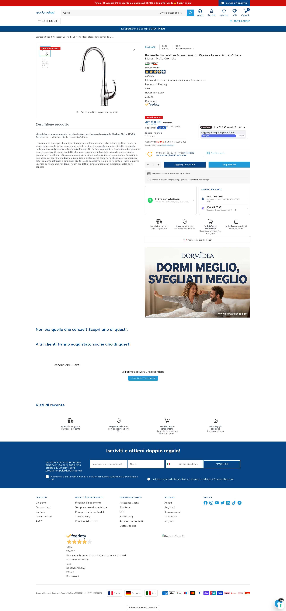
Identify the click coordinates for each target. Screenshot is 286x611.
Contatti (40, 512)
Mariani (150, 47)
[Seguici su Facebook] (205, 503)
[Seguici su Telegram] (239, 503)
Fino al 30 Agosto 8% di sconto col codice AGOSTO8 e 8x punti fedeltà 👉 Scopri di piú (143, 3)
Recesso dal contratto (132, 521)
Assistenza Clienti (129, 502)
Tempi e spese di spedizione (91, 507)
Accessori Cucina (61, 37)
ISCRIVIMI (222, 464)
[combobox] (171, 464)
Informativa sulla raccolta (143, 607)
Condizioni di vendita (86, 521)
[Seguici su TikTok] (234, 503)
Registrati (169, 507)
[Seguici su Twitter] (222, 503)
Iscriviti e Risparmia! (237, 3)
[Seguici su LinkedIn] (228, 503)
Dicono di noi (43, 507)
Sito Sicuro (126, 507)
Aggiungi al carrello (184, 164)
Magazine (169, 521)
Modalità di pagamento (88, 502)
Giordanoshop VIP (168, 145)
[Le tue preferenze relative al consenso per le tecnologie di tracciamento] (281, 606)
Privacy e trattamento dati (89, 512)
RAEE (39, 521)
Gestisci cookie (128, 525)
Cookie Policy (82, 516)
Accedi (168, 502)
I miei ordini (170, 516)
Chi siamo (41, 502)
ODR (122, 512)
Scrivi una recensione (143, 378)
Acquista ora (229, 164)
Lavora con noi (44, 516)
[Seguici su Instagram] (211, 503)
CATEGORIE (50, 21)
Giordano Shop (43, 37)
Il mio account (172, 512)
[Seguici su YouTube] (217, 503)
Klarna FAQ (126, 516)
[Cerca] (190, 13)
